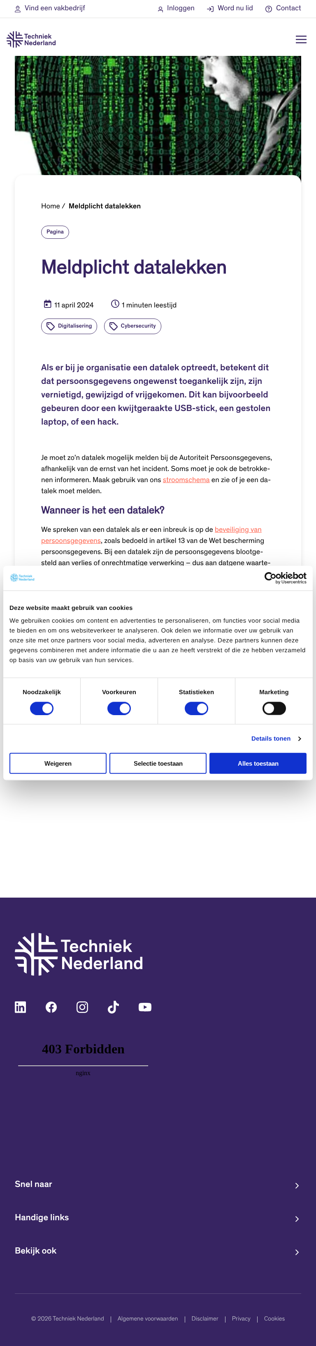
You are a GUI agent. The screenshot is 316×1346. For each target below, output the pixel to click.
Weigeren (58, 763)
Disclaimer (205, 1319)
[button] (50, 8)
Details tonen (270, 738)
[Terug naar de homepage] (31, 39)
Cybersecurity (138, 326)
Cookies (274, 1319)
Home (50, 206)
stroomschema (186, 480)
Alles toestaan (258, 763)
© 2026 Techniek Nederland (67, 1319)
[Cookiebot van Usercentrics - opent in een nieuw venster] (271, 578)
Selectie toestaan (158, 763)
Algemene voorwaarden (148, 1319)
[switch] (119, 708)
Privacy (241, 1319)
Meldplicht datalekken (105, 206)
